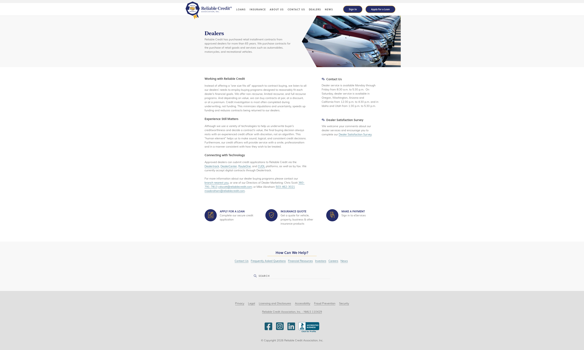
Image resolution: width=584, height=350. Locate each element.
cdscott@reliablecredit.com (235, 186)
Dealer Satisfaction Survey (355, 134)
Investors (320, 261)
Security (344, 303)
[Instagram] (280, 329)
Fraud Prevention (324, 303)
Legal (251, 303)
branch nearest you (217, 182)
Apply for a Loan (380, 9)
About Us (277, 9)
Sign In (353, 9)
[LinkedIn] (291, 329)
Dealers (315, 9)
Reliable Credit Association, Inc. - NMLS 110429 (292, 311)
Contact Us (296, 9)
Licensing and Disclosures (275, 303)
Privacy (239, 303)
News (329, 9)
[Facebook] (268, 329)
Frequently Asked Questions (268, 261)
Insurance (258, 9)
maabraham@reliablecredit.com (225, 191)
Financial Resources (300, 261)
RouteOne (244, 166)
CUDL (261, 166)
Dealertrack (212, 166)
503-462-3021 (285, 186)
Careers (333, 261)
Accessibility (302, 303)
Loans (241, 9)
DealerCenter (229, 166)
